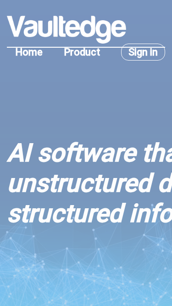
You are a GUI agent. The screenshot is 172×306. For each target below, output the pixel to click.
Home (29, 52)
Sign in (143, 52)
